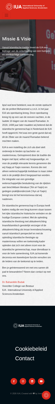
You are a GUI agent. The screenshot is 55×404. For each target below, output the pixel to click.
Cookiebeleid (31, 349)
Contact (24, 358)
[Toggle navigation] (6, 15)
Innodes (41, 393)
